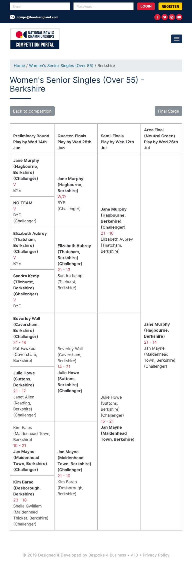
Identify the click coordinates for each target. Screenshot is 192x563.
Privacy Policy (156, 554)
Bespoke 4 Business (107, 554)
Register (170, 6)
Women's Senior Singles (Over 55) (62, 65)
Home (19, 65)
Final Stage (168, 111)
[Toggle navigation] (176, 39)
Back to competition (32, 111)
